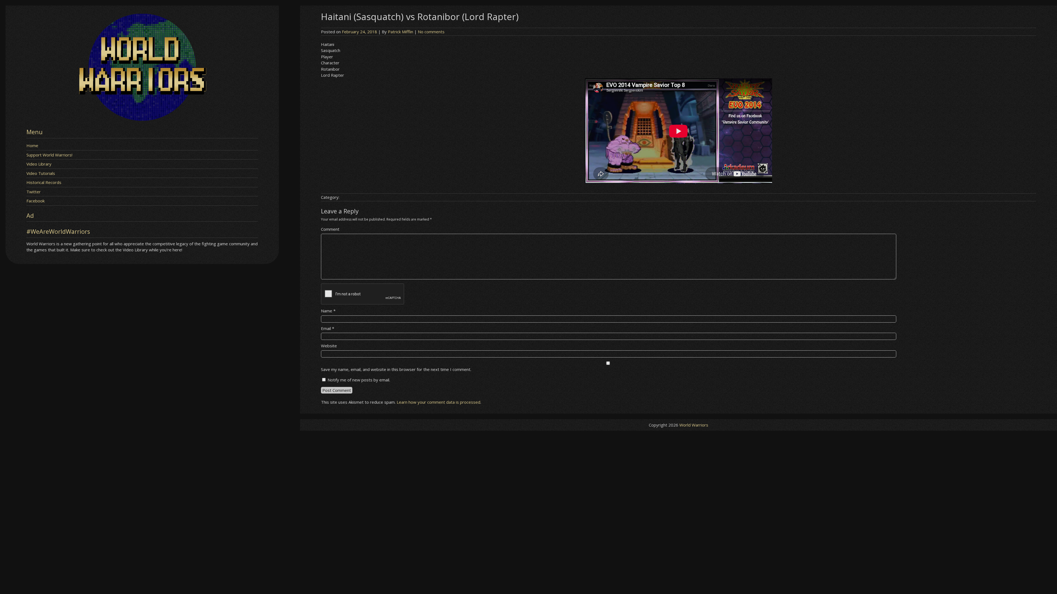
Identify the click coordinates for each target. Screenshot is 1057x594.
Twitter (33, 191)
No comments (431, 31)
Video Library (38, 164)
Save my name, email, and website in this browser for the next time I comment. (396, 369)
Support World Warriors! (49, 155)
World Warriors (693, 425)
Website (329, 345)
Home (32, 145)
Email (327, 328)
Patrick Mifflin (400, 31)
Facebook (35, 201)
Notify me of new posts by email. (359, 380)
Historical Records (43, 182)
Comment (330, 229)
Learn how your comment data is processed (438, 402)
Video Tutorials (40, 173)
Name (328, 311)
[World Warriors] (142, 119)
